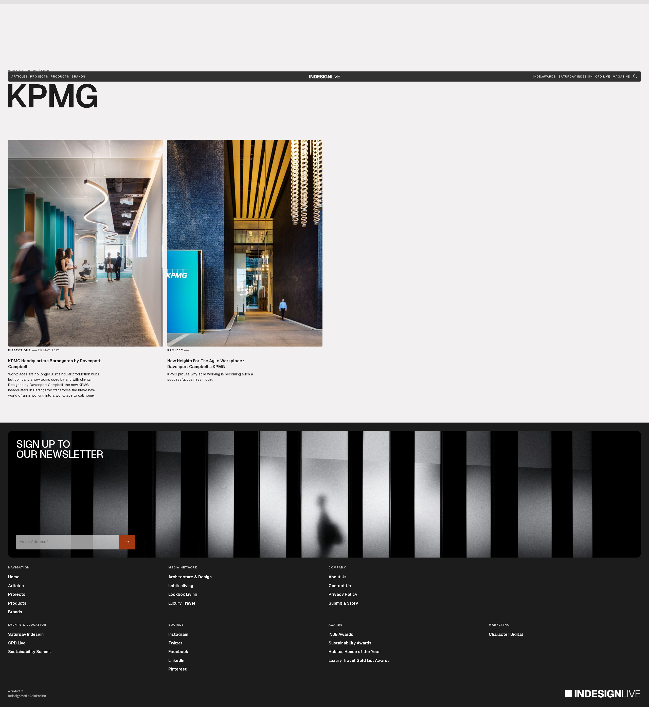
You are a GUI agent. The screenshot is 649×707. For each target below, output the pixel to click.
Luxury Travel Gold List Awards (359, 660)
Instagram (178, 634)
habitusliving (180, 585)
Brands (78, 76)
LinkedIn (176, 660)
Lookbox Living (182, 594)
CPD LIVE (602, 76)
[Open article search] (635, 76)
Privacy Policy (343, 594)
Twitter (175, 643)
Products (60, 76)
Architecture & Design (190, 577)
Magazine (621, 76)
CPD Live (17, 643)
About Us (338, 577)
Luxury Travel (181, 603)
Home (14, 577)
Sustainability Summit (29, 651)
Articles (19, 76)
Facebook (178, 651)
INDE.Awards (341, 634)
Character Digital (506, 634)
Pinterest (177, 669)
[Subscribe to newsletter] (127, 542)
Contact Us (340, 585)
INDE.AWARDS (544, 76)
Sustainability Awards (350, 643)
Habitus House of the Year (354, 651)
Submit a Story (343, 603)
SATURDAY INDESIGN (575, 76)
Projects (39, 76)
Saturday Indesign (26, 634)
